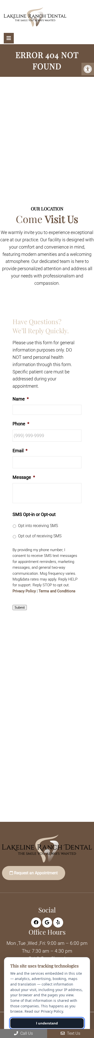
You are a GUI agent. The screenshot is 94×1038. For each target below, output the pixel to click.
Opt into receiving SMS (38, 525)
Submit (20, 607)
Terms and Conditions (57, 591)
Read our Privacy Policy (44, 1011)
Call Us (26, 1033)
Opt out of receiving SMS (39, 536)
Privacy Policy (24, 591)
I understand (47, 1023)
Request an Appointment (35, 873)
